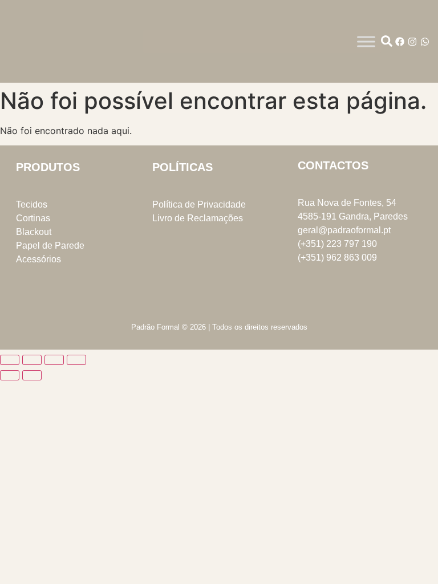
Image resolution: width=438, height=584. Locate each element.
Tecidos (31, 204)
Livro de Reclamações (197, 218)
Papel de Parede (50, 245)
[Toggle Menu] (366, 41)
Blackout (33, 232)
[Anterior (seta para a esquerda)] (9, 375)
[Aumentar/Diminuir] (9, 360)
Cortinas (33, 218)
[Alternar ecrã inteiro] (32, 360)
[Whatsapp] (425, 41)
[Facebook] (400, 41)
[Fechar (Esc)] (76, 360)
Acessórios (38, 259)
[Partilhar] (54, 360)
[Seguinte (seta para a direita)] (32, 375)
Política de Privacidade (199, 204)
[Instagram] (412, 41)
